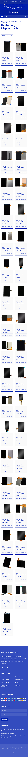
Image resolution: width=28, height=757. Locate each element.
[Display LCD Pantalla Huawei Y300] (3, 634)
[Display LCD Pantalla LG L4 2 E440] (3, 281)
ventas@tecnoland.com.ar (7, 733)
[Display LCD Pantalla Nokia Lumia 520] (17, 389)
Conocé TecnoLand (20, 676)
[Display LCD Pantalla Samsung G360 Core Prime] (17, 63)
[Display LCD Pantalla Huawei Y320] (3, 417)
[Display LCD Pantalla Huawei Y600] (17, 118)
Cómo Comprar (5, 679)
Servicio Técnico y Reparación (5, 686)
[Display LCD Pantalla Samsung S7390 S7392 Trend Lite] (17, 308)
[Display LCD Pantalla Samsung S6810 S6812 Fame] (3, 145)
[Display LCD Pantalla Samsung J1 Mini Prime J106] (3, 63)
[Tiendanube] (14, 753)
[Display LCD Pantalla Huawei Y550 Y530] (17, 607)
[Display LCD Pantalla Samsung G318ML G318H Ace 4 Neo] (17, 90)
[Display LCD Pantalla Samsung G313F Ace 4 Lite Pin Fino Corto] (3, 226)
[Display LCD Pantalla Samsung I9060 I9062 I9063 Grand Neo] (3, 498)
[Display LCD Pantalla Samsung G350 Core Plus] (3, 362)
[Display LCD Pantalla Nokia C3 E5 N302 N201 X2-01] (17, 580)
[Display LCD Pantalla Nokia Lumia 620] (3, 389)
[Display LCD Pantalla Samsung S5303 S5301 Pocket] (17, 335)
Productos (17, 682)
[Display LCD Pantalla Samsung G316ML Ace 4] (17, 199)
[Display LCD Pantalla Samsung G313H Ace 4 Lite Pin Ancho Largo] (17, 525)
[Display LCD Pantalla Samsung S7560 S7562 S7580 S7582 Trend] (3, 308)
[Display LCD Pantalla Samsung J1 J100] (17, 172)
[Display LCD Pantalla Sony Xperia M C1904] (3, 444)
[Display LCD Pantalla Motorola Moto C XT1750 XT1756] (3, 172)
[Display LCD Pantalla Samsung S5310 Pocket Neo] (3, 335)
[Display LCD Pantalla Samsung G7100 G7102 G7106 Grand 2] (3, 199)
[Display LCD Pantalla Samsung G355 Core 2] (17, 254)
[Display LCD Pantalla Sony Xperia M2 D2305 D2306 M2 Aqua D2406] (17, 281)
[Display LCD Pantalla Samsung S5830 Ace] (17, 444)
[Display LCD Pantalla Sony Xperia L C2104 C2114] (17, 417)
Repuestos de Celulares (11, 21)
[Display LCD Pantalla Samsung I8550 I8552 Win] (17, 498)
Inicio (2, 21)
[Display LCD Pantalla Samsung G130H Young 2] (17, 226)
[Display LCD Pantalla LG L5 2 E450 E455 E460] (3, 607)
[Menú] (2, 16)
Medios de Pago (19, 679)
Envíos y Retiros (5, 682)
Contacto (17, 685)
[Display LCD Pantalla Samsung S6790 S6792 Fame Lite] (3, 552)
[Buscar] (26, 16)
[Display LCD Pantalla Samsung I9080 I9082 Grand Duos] (17, 471)
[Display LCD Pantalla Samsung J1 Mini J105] (17, 145)
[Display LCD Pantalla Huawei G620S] (3, 254)
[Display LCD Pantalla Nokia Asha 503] (3, 580)
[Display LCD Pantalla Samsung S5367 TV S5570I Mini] (17, 552)
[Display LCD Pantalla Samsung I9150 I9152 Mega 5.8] (3, 471)
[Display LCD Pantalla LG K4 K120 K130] (3, 118)
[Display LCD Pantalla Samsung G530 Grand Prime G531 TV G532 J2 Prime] (3, 90)
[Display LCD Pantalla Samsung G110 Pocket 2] (17, 362)
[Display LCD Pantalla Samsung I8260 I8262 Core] (3, 525)
